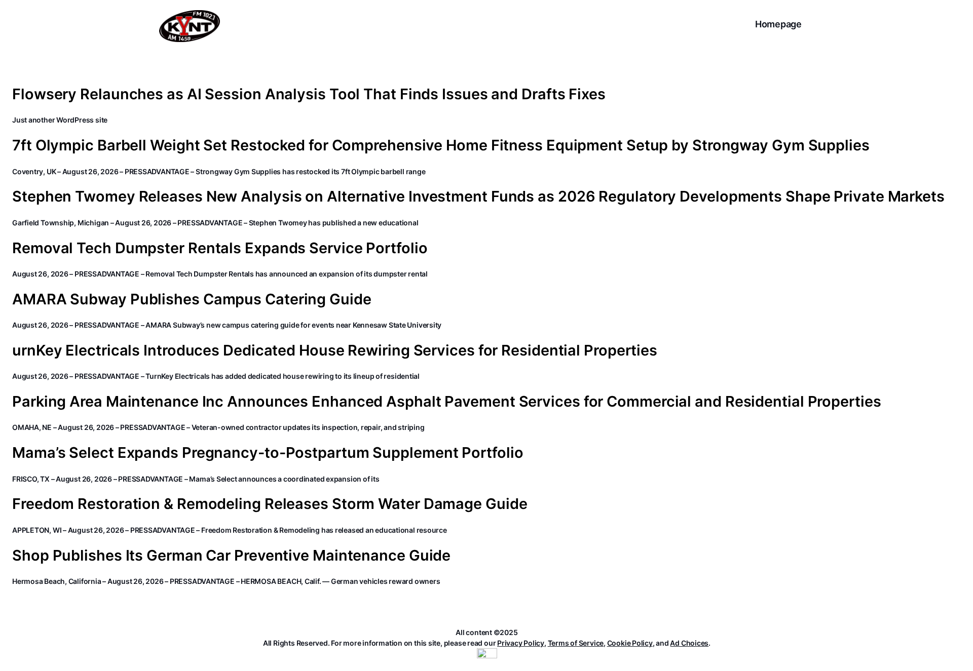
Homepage (778, 24)
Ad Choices (689, 643)
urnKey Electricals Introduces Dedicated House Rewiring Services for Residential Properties (334, 350)
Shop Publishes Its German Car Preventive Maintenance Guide (231, 555)
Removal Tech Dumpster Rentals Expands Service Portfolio (220, 248)
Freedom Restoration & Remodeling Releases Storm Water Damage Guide (269, 504)
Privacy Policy (520, 643)
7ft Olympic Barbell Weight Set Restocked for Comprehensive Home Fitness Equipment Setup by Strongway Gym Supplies (441, 145)
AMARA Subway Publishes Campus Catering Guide (191, 299)
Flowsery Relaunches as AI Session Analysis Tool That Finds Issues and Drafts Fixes (309, 94)
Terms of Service (576, 643)
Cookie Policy (630, 643)
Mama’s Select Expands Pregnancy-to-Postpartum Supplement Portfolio (267, 453)
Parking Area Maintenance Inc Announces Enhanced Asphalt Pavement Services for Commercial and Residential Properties (446, 401)
